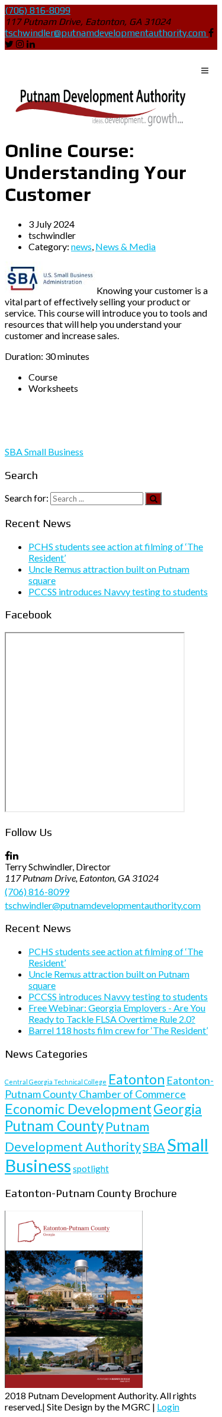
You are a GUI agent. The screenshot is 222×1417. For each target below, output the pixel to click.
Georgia (177, 1108)
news (81, 246)
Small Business (53, 451)
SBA (14, 451)
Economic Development (78, 1108)
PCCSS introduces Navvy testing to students (118, 591)
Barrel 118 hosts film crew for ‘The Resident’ (118, 1030)
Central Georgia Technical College (56, 1082)
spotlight (91, 1168)
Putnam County (54, 1125)
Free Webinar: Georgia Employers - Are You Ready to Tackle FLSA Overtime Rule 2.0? (116, 1013)
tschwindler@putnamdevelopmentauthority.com (105, 33)
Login (168, 1406)
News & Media (125, 246)
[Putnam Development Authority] (98, 107)
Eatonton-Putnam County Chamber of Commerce (109, 1087)
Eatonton (136, 1079)
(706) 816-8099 (37, 10)
